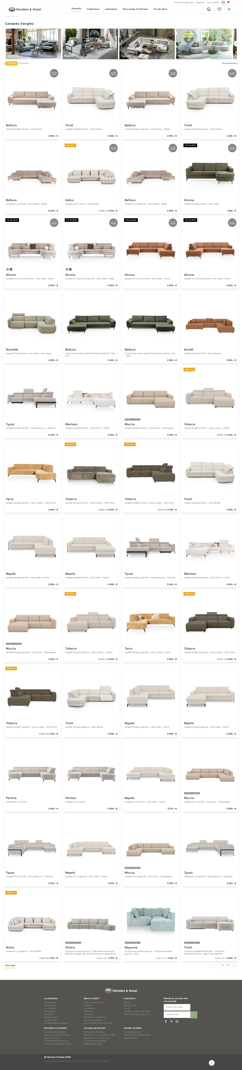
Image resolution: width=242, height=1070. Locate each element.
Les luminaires (51, 1017)
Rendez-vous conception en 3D (99, 1035)
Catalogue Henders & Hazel (137, 1011)
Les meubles (50, 1009)
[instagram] (177, 1021)
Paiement (88, 1011)
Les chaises (49, 1011)
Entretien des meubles (55, 1032)
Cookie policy (130, 1038)
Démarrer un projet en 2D (96, 1038)
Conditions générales (98, 1061)
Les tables (49, 1014)
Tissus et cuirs (51, 1038)
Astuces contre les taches (56, 1035)
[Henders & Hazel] (26, 9)
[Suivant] (237, 43)
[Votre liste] (219, 9)
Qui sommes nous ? (133, 1032)
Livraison (88, 1014)
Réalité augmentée (93, 1044)
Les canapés (50, 1003)
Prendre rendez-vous (184, 3)
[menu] (229, 9)
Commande (89, 1009)
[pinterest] (171, 1021)
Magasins (200, 3)
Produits (88, 1006)
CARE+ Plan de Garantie (56, 1041)
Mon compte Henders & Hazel (98, 1023)
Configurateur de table (95, 1041)
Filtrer (13, 63)
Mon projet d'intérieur (94, 1032)
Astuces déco (130, 1006)
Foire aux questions (93, 1003)
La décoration (51, 1020)
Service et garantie (93, 1020)
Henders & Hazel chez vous (137, 1014)
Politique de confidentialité (137, 1035)
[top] (212, 1063)
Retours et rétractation (95, 1017)
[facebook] (166, 1021)
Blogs (126, 1003)
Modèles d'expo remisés (55, 1023)
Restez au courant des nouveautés (176, 1000)
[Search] (209, 9)
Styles (127, 1009)
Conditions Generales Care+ (57, 1044)
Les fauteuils (50, 1006)
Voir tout (10, 965)
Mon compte (213, 3)
